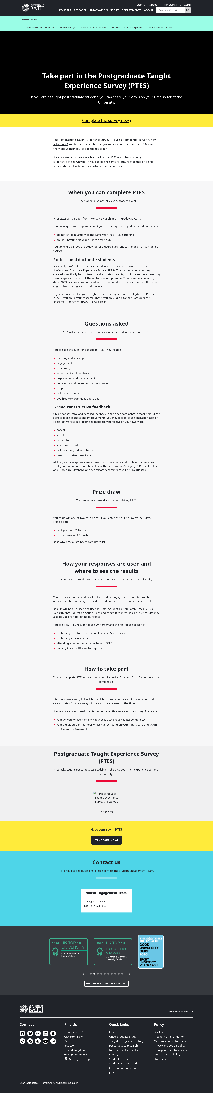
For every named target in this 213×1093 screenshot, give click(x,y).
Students (153, 4)
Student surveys (67, 27)
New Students (171, 4)
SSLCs (109, 643)
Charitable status (29, 1082)
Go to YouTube (45, 1041)
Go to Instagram (38, 1033)
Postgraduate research (123, 1045)
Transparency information (170, 1050)
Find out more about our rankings (106, 983)
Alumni (187, 4)
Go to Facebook (22, 1033)
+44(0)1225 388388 (75, 1054)
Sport (114, 10)
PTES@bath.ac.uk (94, 901)
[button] (84, 974)
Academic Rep (86, 638)
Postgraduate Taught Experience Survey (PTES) (88, 139)
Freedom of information (169, 1036)
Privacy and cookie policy (169, 1045)
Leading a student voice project (127, 27)
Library (113, 1054)
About (148, 10)
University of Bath (34, 8)
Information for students (160, 27)
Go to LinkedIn (45, 1033)
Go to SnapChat (53, 1033)
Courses (65, 10)
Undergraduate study (122, 1036)
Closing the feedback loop (93, 27)
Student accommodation (124, 1063)
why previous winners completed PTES (84, 542)
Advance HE (60, 144)
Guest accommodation (123, 1068)
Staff (139, 4)
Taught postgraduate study (126, 1041)
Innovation (99, 10)
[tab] (91, 974)
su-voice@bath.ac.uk (112, 633)
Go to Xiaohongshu (53, 1041)
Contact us (116, 1032)
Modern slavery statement (170, 1041)
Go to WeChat (30, 1041)
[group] (68, 951)
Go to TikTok (22, 1041)
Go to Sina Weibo (38, 1041)
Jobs (111, 1072)
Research (80, 10)
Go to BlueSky (30, 1033)
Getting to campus (81, 1059)
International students (123, 1050)
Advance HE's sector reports (84, 648)
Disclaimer (160, 1032)
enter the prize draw (121, 518)
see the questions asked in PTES (84, 349)
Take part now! (106, 840)
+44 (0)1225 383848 (95, 906)
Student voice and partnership (39, 27)
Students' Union (119, 1059)
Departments (131, 10)
